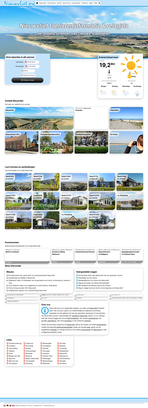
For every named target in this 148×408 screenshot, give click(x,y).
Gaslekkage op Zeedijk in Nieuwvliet (22, 278)
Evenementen (76, 3)
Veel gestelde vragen (86, 272)
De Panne (62, 363)
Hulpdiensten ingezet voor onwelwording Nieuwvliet (27, 290)
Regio (91, 3)
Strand (59, 3)
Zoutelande (47, 346)
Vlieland (11, 351)
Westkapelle (47, 343)
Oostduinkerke (64, 358)
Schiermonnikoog (15, 343)
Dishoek (46, 348)
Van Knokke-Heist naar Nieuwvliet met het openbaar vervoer (100, 275)
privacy (30, 405)
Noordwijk (29, 346)
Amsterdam (13, 363)
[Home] (37, 3)
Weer (95, 3)
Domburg (29, 363)
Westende (63, 353)
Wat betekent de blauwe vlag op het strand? (94, 285)
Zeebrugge (46, 358)
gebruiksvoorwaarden (21, 405)
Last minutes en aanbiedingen (20, 167)
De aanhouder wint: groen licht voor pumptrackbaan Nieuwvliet (32, 275)
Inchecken (20, 62)
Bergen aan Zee (14, 356)
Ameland (12, 346)
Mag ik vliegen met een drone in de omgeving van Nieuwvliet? (100, 288)
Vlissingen (46, 351)
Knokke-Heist (48, 356)
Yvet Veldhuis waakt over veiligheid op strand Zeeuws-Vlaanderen (33, 285)
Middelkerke (63, 351)
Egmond (12, 358)
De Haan (62, 343)
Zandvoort (29, 343)
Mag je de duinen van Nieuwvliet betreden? (93, 283)
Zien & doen (66, 3)
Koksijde (62, 361)
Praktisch (85, 3)
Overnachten (51, 3)
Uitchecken (19, 66)
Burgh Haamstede (32, 358)
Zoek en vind (29, 80)
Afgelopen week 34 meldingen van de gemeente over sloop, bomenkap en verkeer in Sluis (39, 282)
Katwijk (28, 348)
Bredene (62, 346)
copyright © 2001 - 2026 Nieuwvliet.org (43, 405)
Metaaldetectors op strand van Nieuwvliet (93, 280)
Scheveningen (31, 351)
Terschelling (13, 348)
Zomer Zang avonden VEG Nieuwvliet (22, 288)
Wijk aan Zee (13, 361)
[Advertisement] (74, 67)
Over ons (45, 304)
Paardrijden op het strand (87, 278)
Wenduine (46, 363)
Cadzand (46, 353)
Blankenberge (47, 361)
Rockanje (29, 353)
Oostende (63, 348)
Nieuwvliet (42, 3)
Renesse (29, 356)
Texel (11, 353)
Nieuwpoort (63, 356)
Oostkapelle (30, 361)
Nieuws (10, 272)
